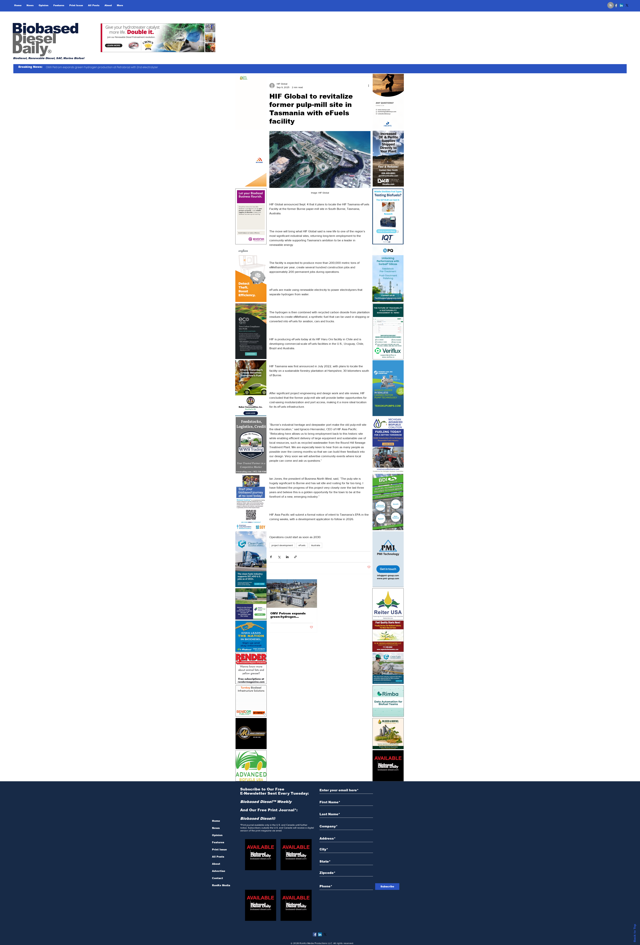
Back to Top (634, 933)
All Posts (218, 856)
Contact (217, 878)
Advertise (218, 871)
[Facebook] (616, 5)
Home (216, 820)
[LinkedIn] (621, 5)
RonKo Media (221, 885)
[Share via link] (295, 556)
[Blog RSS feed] (610, 5)
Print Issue (219, 849)
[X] (627, 5)
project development (282, 545)
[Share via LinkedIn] (287, 556)
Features (218, 842)
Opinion (217, 835)
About (216, 863)
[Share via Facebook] (270, 556)
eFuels (302, 545)
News (216, 828)
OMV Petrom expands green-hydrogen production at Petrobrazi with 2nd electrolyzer (290, 615)
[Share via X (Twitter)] (279, 556)
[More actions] (368, 86)
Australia (315, 545)
